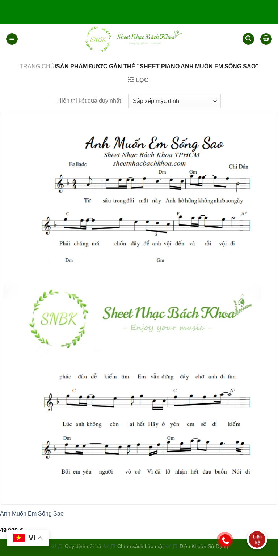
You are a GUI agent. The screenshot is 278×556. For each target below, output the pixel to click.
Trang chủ (37, 66)
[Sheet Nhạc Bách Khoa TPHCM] (130, 38)
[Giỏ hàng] (266, 39)
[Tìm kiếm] (248, 39)
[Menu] (12, 39)
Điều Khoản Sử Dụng (204, 546)
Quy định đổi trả (83, 546)
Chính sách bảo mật (141, 546)
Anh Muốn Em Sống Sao (32, 513)
